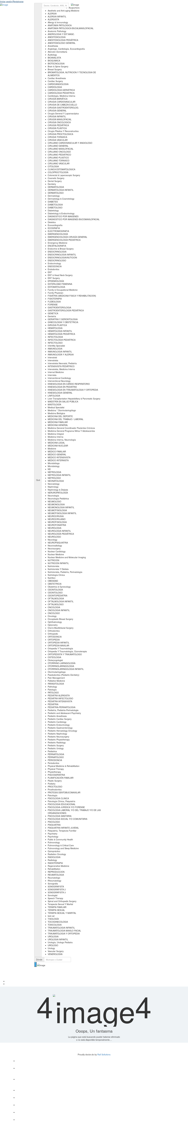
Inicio (97, 981)
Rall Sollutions (103, 1054)
